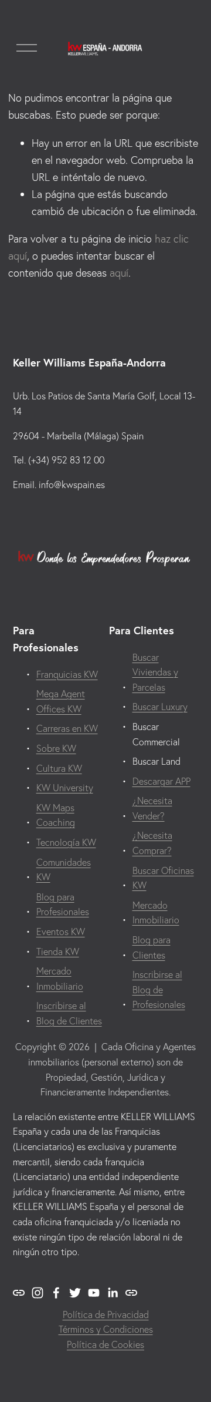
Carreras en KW (67, 728)
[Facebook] (56, 1293)
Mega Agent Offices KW (60, 701)
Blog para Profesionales (62, 904)
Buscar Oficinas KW (163, 878)
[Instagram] (37, 1293)
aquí (119, 273)
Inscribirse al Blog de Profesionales (158, 989)
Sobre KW (56, 748)
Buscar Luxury (160, 706)
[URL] (19, 1293)
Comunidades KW (63, 869)
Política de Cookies (105, 1344)
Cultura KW (59, 768)
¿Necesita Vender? (152, 808)
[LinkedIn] (112, 1293)
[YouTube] (94, 1293)
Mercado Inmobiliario (59, 978)
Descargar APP (161, 781)
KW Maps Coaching (55, 815)
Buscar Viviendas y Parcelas (155, 672)
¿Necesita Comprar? (152, 842)
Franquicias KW (67, 674)
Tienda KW (57, 951)
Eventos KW (60, 931)
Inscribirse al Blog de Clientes (69, 1013)
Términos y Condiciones (106, 1329)
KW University (64, 788)
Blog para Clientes (151, 947)
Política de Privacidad (106, 1314)
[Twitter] (75, 1293)
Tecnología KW (66, 842)
